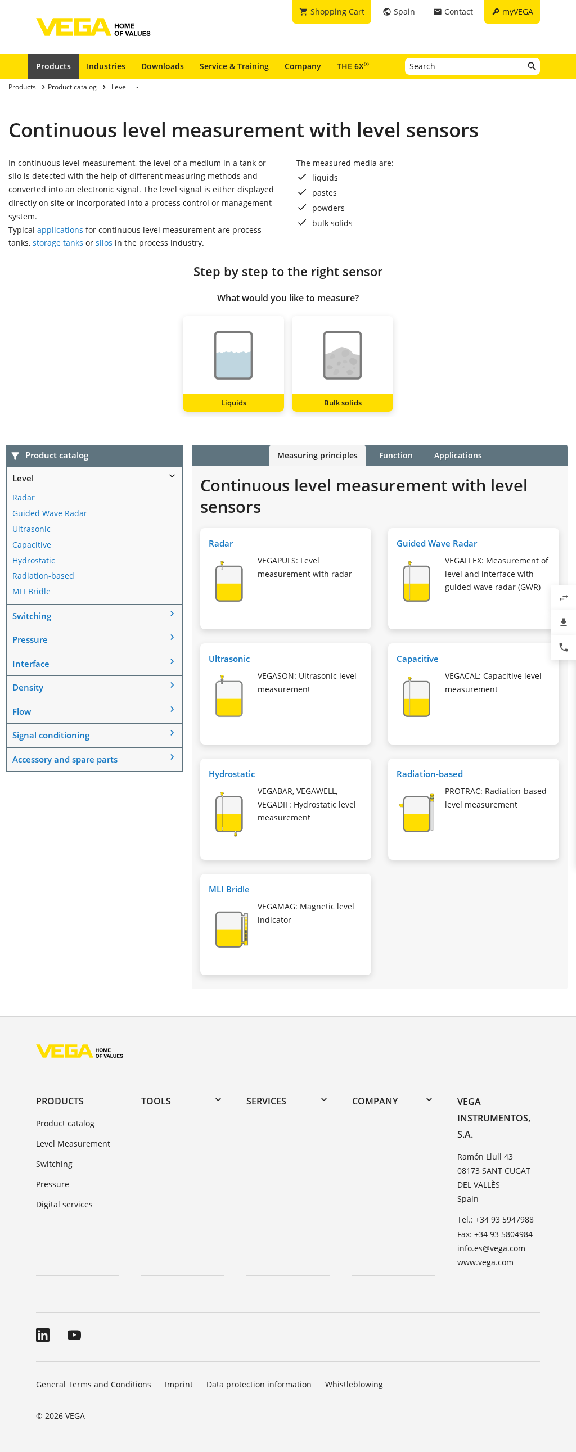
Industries (106, 66)
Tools (156, 1101)
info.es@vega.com (491, 1248)
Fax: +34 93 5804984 (495, 1234)
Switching (31, 615)
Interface (31, 663)
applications (60, 229)
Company (303, 66)
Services (266, 1101)
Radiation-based (43, 575)
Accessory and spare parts (65, 759)
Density (27, 687)
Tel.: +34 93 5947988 (495, 1219)
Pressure (30, 639)
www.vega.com (485, 1262)
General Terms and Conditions (93, 1384)
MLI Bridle (31, 591)
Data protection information (259, 1384)
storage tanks (58, 242)
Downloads (162, 66)
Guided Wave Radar (49, 513)
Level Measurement (73, 1143)
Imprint (179, 1384)
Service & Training (234, 66)
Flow (21, 711)
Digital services (64, 1204)
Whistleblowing (354, 1384)
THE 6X (353, 65)
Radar (23, 497)
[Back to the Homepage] (79, 1051)
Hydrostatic (33, 560)
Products (53, 66)
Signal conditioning (50, 735)
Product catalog (65, 1123)
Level (23, 478)
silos (104, 242)
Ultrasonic (31, 529)
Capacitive (31, 544)
